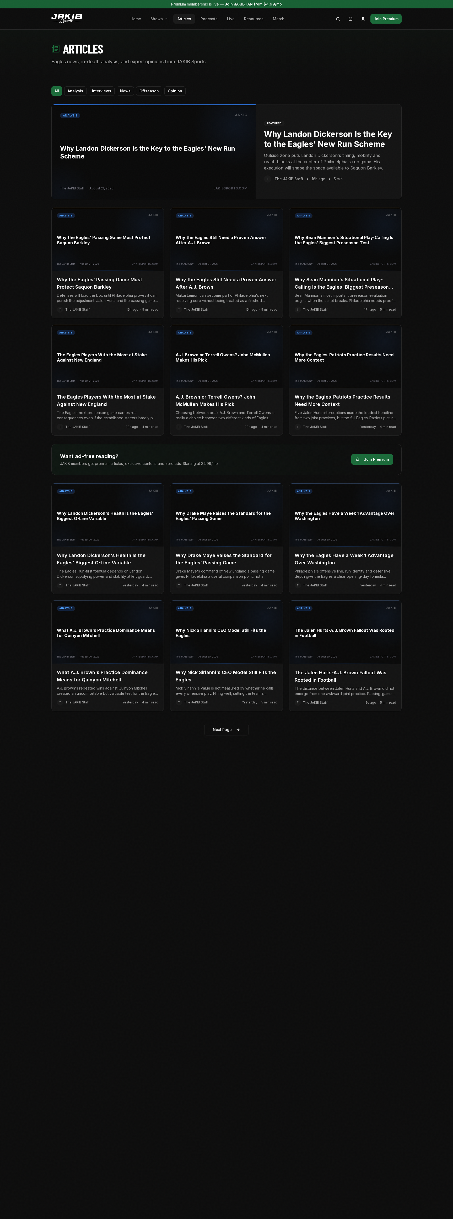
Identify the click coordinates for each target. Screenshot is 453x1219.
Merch (278, 19)
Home (136, 19)
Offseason (149, 91)
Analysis (75, 91)
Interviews (101, 91)
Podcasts (209, 19)
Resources (253, 19)
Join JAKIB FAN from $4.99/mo (253, 4)
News (125, 91)
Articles (184, 19)
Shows (156, 19)
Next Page (222, 729)
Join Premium (386, 19)
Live (231, 19)
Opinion (175, 91)
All (57, 91)
